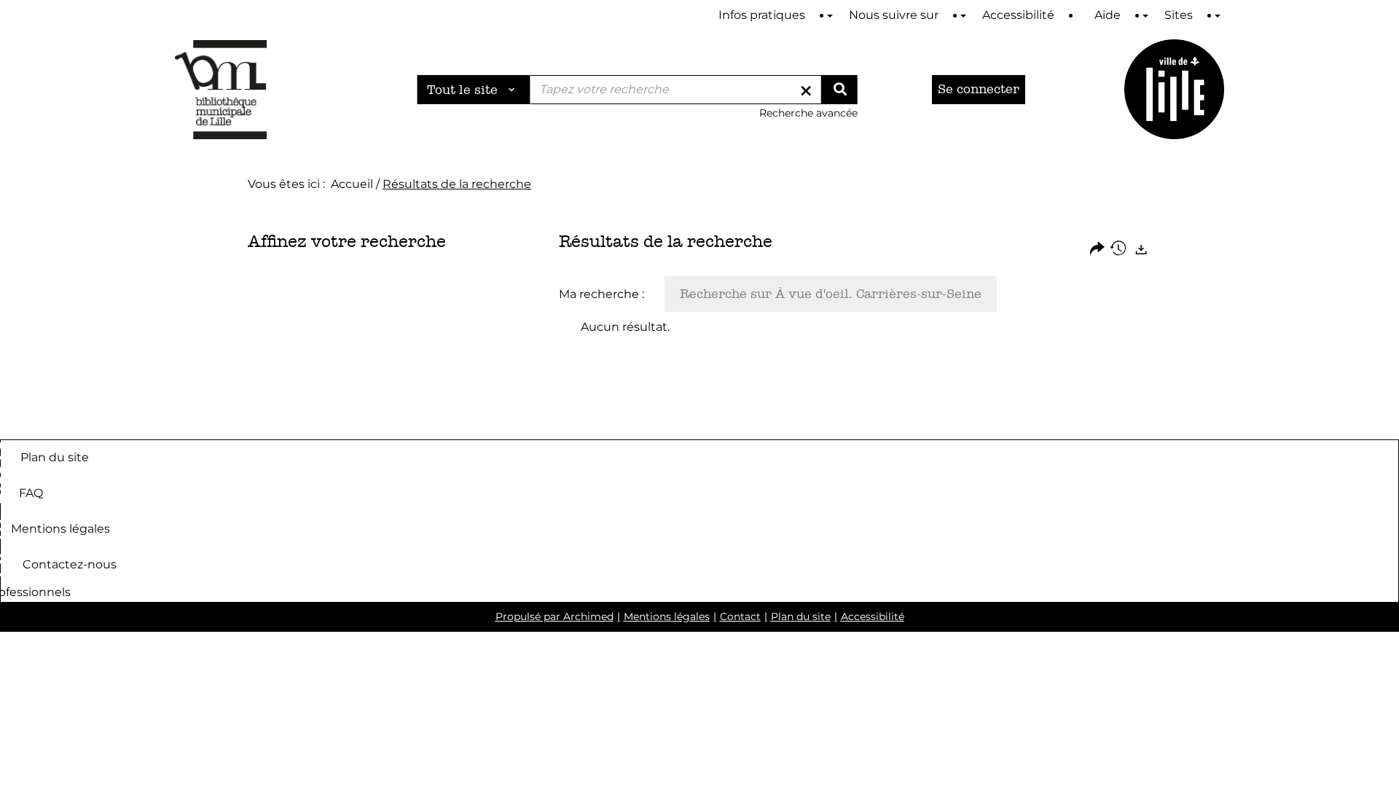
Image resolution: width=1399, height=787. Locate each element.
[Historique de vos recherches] (1119, 249)
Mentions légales (60, 528)
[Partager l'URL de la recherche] (1097, 249)
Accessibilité (872, 616)
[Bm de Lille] (221, 89)
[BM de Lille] (1174, 89)
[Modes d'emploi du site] (829, 15)
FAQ (31, 492)
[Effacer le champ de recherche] (806, 89)
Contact (740, 616)
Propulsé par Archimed (554, 616)
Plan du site (54, 456)
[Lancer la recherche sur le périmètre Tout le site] (839, 89)
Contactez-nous (70, 564)
